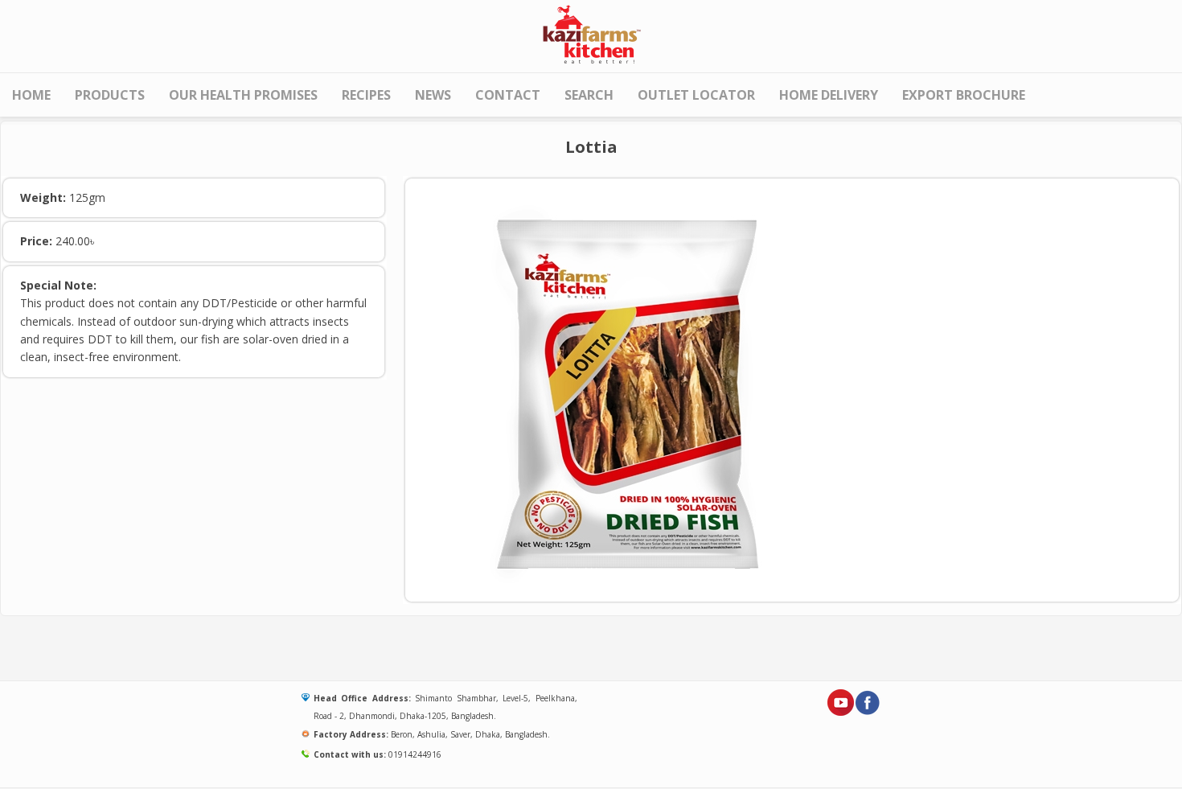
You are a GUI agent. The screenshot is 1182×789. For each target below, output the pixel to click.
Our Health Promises (243, 95)
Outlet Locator (696, 95)
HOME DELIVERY (828, 95)
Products (110, 95)
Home (31, 95)
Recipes (366, 95)
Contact (507, 95)
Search (589, 95)
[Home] (591, 32)
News (433, 95)
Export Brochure (963, 95)
